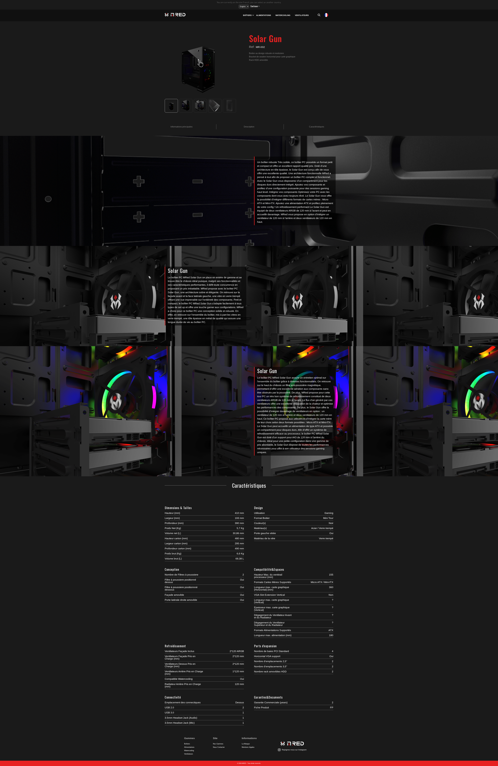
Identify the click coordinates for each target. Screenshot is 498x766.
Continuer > (254, 6)
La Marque (246, 744)
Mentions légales (248, 747)
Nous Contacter (219, 747)
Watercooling (282, 15)
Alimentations (263, 15)
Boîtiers (247, 15)
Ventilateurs (302, 15)
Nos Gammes (218, 744)
